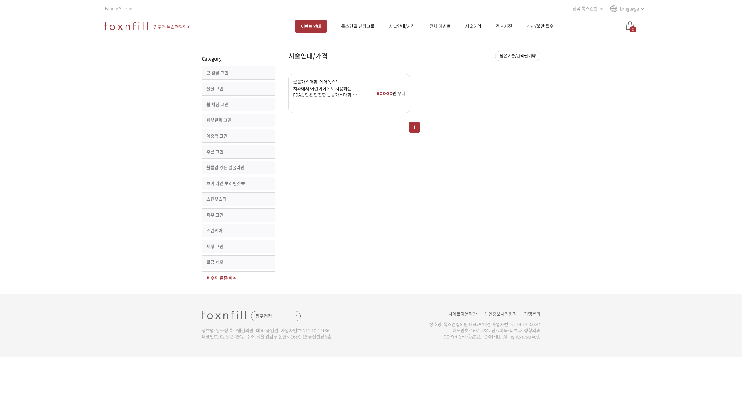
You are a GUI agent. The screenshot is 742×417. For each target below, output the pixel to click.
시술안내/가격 (402, 26)
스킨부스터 (216, 199)
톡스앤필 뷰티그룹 (357, 26)
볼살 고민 (214, 88)
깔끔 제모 (214, 262)
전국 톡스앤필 (585, 8)
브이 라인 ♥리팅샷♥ (225, 183)
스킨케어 (214, 230)
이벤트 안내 (311, 26)
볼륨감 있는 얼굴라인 (225, 167)
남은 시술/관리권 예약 (518, 55)
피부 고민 (214, 215)
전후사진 (504, 26)
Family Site (116, 8)
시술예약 (473, 26)
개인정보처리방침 (500, 314)
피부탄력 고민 (219, 120)
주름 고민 (214, 152)
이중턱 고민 (217, 136)
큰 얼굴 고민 (217, 73)
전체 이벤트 (440, 26)
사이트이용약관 (462, 314)
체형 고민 (214, 246)
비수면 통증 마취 (222, 278)
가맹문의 (532, 314)
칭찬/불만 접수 (540, 26)
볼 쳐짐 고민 (217, 104)
